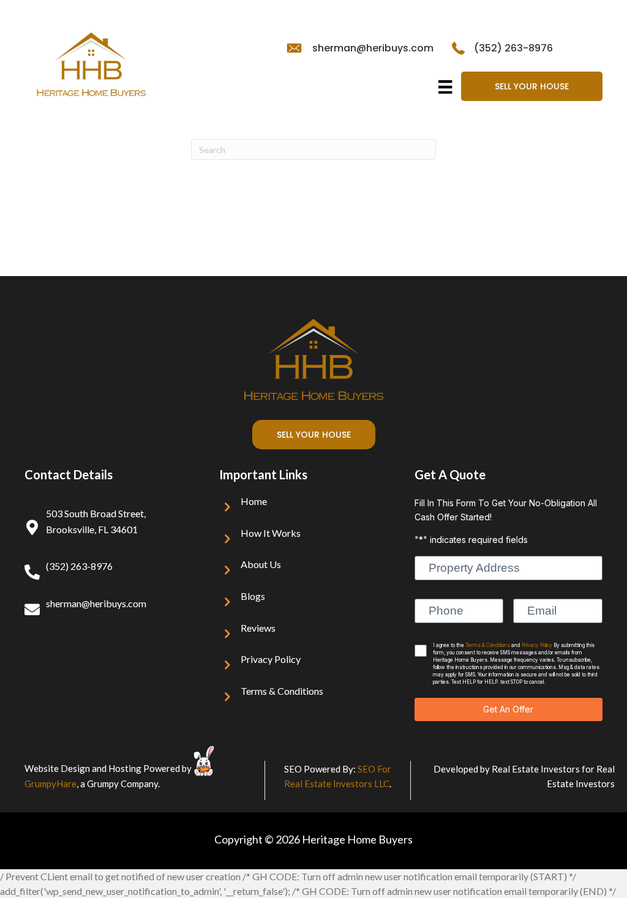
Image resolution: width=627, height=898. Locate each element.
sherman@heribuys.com (373, 48)
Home (254, 501)
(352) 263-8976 (513, 48)
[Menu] (445, 87)
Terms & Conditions (282, 691)
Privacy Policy (271, 659)
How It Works (271, 533)
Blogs (253, 596)
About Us (261, 564)
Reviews (258, 628)
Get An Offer (508, 709)
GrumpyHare (50, 783)
